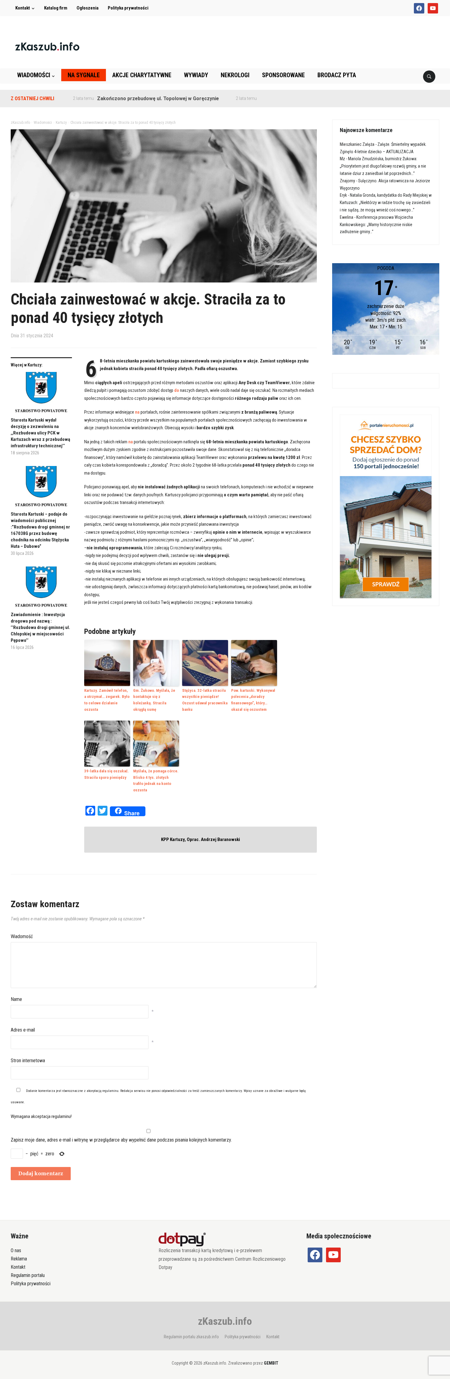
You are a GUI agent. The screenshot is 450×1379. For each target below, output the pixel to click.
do (176, 390)
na (137, 412)
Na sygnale (84, 75)
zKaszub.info (225, 1321)
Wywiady (196, 75)
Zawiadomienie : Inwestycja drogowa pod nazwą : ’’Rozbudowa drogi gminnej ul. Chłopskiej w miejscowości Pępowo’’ (40, 627)
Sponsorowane (283, 75)
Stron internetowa (28, 1060)
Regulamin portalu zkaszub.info (191, 1336)
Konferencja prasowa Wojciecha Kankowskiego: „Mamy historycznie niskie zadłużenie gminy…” (376, 224)
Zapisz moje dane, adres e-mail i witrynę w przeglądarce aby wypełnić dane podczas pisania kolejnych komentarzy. (121, 1140)
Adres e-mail (23, 1030)
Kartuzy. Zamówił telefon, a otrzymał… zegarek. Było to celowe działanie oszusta (106, 700)
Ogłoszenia (88, 8)
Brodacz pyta (336, 75)
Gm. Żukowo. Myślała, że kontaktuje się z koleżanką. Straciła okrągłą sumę (154, 700)
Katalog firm (55, 8)
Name (16, 999)
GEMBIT (271, 1363)
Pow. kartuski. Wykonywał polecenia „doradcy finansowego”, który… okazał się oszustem (253, 700)
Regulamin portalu (28, 1275)
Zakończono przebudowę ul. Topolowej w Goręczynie (131, 98)
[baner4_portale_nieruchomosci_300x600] (386, 505)
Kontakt (22, 8)
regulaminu (110, 1091)
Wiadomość (22, 936)
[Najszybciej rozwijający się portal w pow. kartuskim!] (47, 46)
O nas (16, 1250)
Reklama (19, 1259)
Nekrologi (235, 75)
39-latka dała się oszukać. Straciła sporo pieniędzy (106, 774)
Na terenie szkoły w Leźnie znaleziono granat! (286, 98)
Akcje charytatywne (141, 75)
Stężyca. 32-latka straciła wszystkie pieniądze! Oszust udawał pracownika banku (204, 700)
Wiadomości (33, 75)
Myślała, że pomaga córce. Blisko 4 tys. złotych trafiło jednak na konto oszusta (155, 780)
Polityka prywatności (128, 8)
